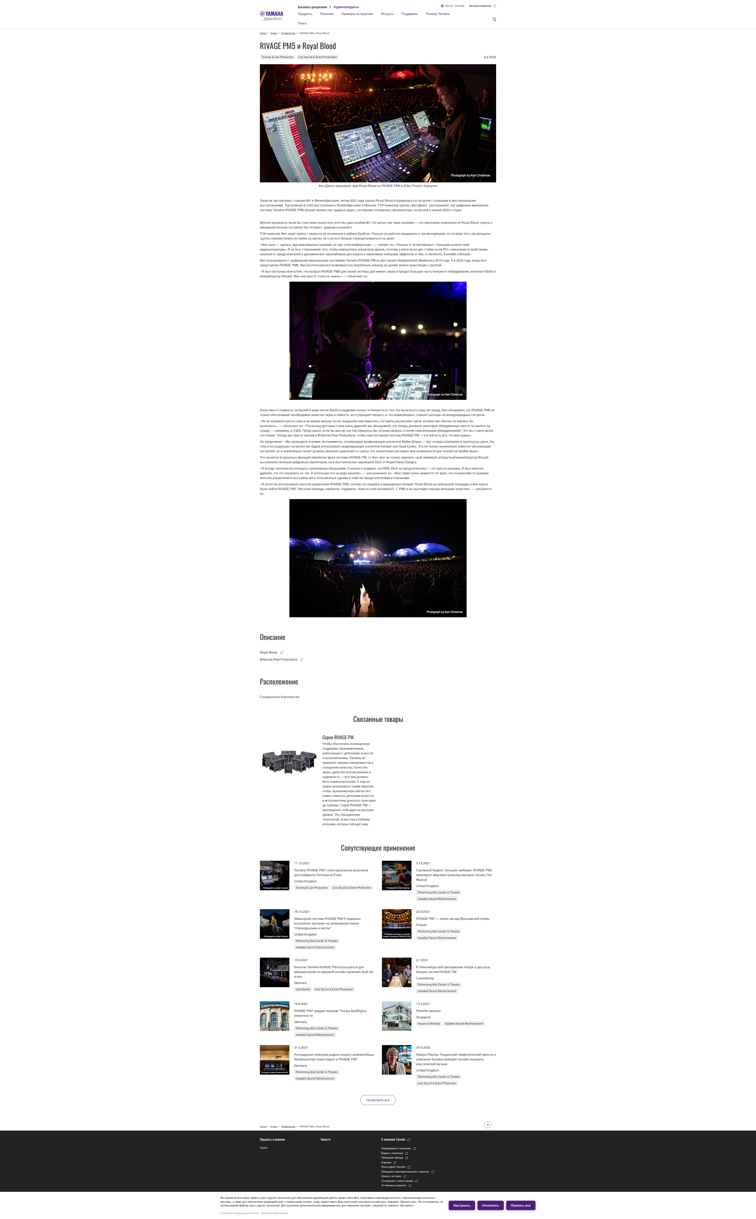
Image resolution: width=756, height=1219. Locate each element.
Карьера (386, 1162)
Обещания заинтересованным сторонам (405, 1171)
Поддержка (409, 13)
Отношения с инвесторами (397, 1181)
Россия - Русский (454, 5)
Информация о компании (396, 1148)
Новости (326, 1139)
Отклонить (490, 1205)
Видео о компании (392, 1153)
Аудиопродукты (346, 7)
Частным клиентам (480, 5)
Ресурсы (387, 13)
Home (263, 33)
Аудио (273, 33)
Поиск (302, 23)
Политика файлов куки (274, 1213)
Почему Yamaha (437, 13)
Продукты (305, 13)
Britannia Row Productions (279, 659)
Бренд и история (391, 1176)
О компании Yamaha (393, 1139)
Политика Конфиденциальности (239, 1213)
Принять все (521, 1205)
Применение (288, 33)
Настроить (461, 1205)
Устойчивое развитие (393, 1185)
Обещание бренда (392, 1157)
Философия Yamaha (393, 1167)
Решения (327, 13)
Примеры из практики (357, 13)
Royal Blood (269, 652)
